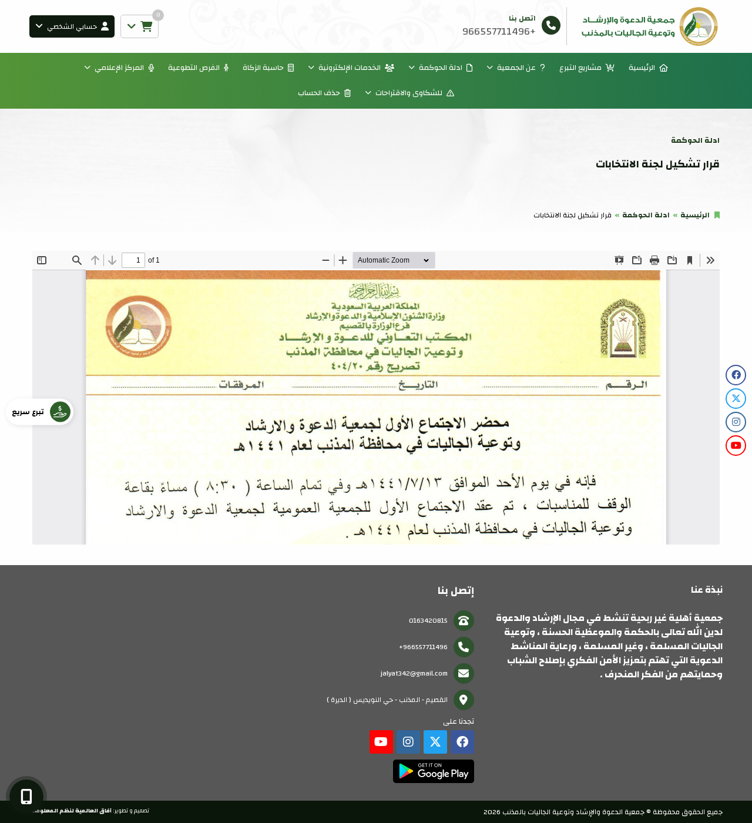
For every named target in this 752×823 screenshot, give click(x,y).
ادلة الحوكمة (440, 68)
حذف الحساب (319, 93)
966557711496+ (423, 646)
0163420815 (428, 620)
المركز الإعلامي (119, 68)
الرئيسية (642, 68)
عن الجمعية (516, 68)
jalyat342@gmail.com (414, 673)
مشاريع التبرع (580, 68)
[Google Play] (433, 771)
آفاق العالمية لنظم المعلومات (70, 810)
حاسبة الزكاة (263, 68)
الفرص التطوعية (194, 68)
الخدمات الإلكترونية (349, 68)
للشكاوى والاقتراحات (408, 93)
